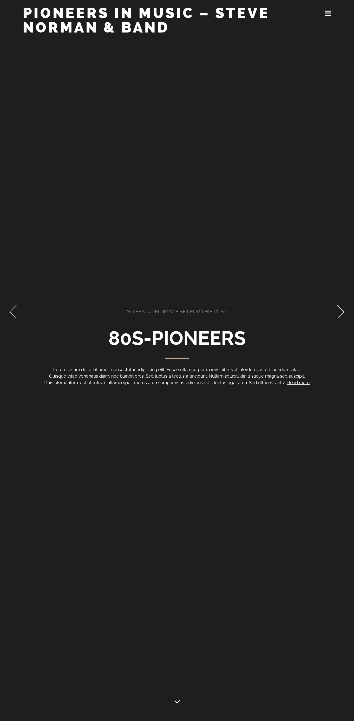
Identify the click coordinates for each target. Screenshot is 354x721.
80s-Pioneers (177, 338)
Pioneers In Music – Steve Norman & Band (146, 20)
